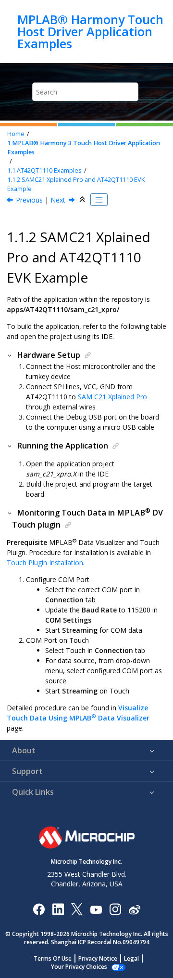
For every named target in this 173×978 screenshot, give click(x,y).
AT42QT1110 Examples (44, 170)
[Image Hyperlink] (96, 909)
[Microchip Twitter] (77, 909)
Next (57, 199)
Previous (29, 199)
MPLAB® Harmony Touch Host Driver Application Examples (90, 31)
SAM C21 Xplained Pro (112, 396)
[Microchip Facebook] (39, 909)
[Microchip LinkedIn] (58, 909)
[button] (10, 355)
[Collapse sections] (83, 199)
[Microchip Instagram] (115, 909)
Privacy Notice (97, 958)
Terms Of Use (53, 958)
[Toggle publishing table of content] (99, 199)
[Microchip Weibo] (134, 909)
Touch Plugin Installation (45, 562)
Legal (131, 958)
